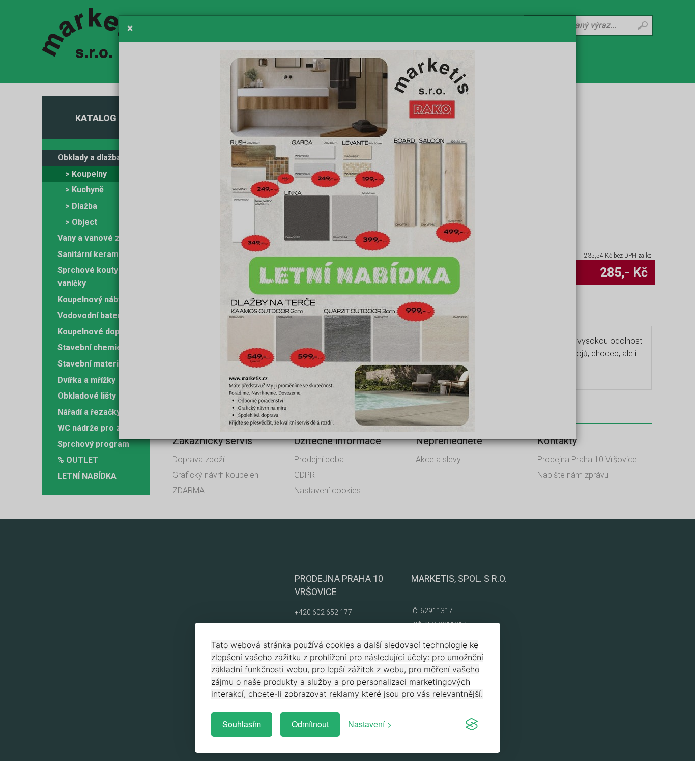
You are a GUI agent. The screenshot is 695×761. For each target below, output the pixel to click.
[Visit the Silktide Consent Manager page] (471, 724)
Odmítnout (310, 724)
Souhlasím (241, 724)
